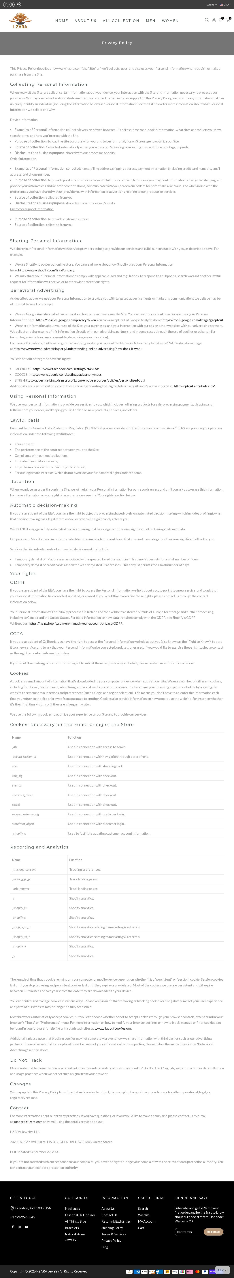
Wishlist (144, 1215)
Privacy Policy (111, 1240)
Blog (104, 1247)
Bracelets (72, 1228)
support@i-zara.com (28, 1122)
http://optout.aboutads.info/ (194, 386)
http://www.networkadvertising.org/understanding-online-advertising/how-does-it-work (77, 349)
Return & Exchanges (116, 1221)
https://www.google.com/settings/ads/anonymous (65, 374)
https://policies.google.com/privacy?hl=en (66, 320)
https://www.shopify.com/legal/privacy (46, 270)
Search (143, 1208)
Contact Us (109, 1215)
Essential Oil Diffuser (80, 1215)
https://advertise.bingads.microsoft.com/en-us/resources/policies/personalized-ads (84, 380)
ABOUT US (86, 20)
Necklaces (72, 1208)
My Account (147, 1221)
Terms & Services (113, 1234)
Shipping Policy (112, 1228)
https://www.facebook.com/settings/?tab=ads (66, 369)
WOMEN (170, 20)
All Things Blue (75, 1221)
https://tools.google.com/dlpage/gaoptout (193, 320)
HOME (61, 20)
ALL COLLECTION (121, 20)
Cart (141, 1228)
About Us (108, 1208)
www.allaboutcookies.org (113, 1028)
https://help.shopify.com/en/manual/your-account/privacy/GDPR (75, 623)
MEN (151, 20)
